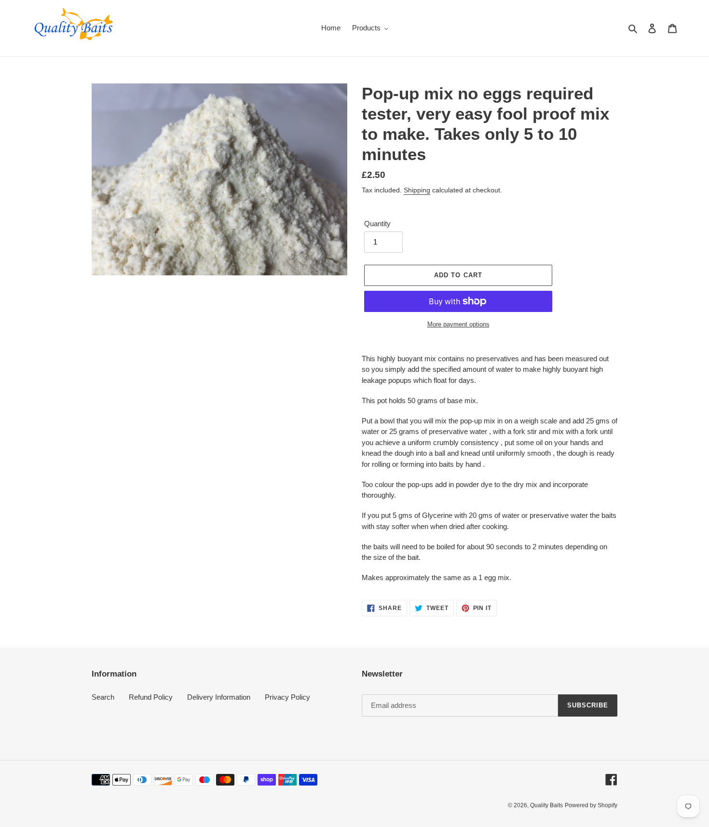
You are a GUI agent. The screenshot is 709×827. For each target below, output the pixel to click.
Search (103, 697)
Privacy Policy (287, 697)
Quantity (377, 223)
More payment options (458, 324)
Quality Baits (546, 805)
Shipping (417, 190)
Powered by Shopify (591, 805)
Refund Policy (151, 697)
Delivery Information (218, 697)
